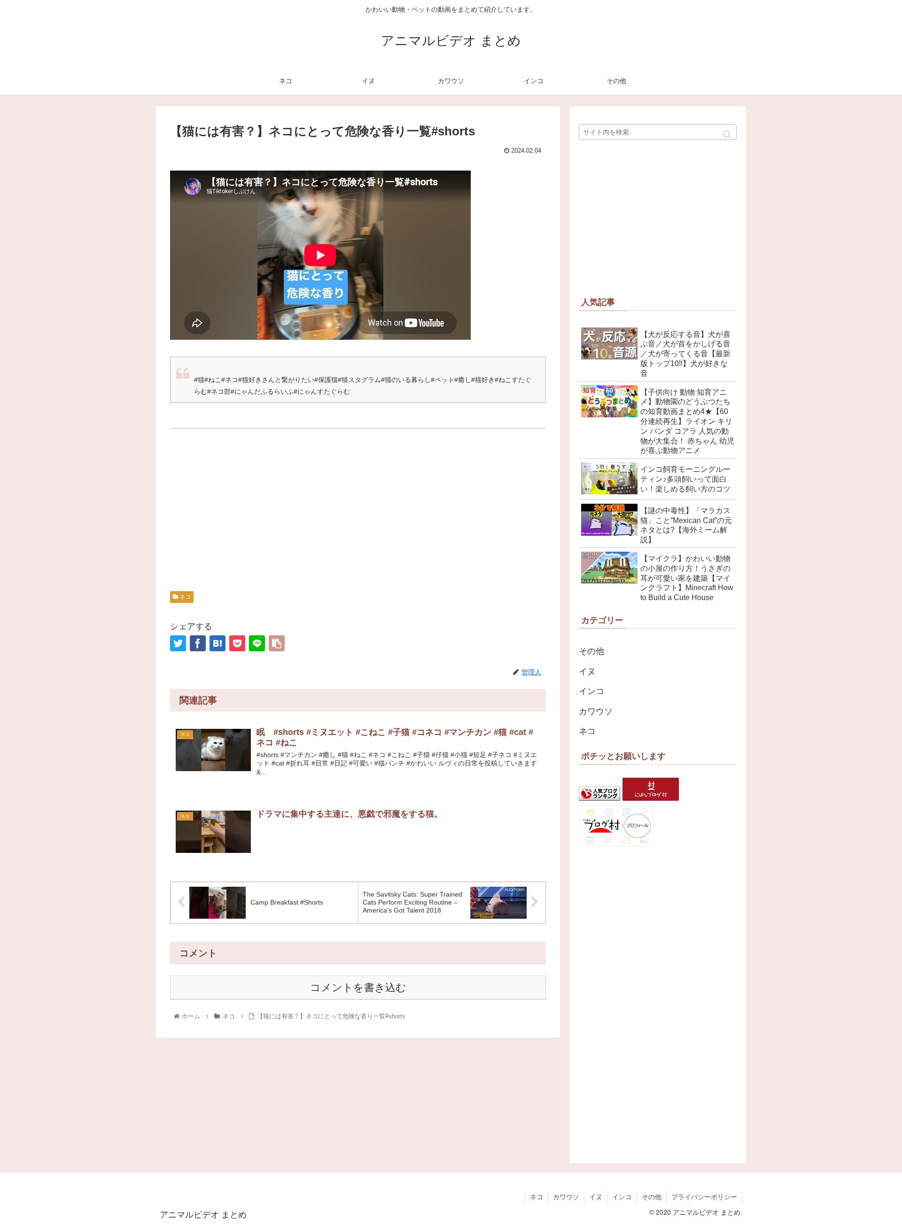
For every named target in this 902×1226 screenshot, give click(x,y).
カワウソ (596, 711)
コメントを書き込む (358, 987)
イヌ (587, 671)
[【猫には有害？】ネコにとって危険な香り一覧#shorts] (218, 643)
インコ (591, 691)
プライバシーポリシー (704, 1197)
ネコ (184, 596)
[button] (727, 134)
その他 (591, 651)
